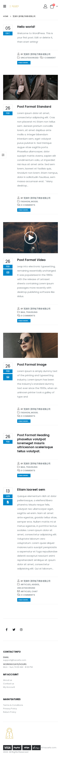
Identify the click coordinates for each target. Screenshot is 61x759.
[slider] (28, 250)
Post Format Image (31, 364)
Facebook (6, 629)
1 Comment (49, 57)
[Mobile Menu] (5, 6)
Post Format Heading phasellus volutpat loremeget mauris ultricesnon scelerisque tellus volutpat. (35, 443)
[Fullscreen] (53, 250)
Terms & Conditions (13, 705)
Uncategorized (30, 57)
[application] (30, 237)
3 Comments (28, 594)
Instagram (21, 629)
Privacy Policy (10, 708)
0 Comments (28, 204)
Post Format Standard (34, 107)
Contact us (8, 683)
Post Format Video (31, 260)
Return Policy (9, 712)
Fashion (25, 201)
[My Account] (45, 6)
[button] (30, 237)
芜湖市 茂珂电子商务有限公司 (37, 54)
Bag (23, 312)
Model (34, 201)
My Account (9, 687)
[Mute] (48, 250)
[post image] (30, 87)
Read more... (23, 63)
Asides (35, 584)
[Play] (7, 250)
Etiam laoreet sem (31, 489)
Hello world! (26, 27)
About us (7, 680)
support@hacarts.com (14, 660)
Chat (35, 591)
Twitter (14, 629)
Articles (26, 584)
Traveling (32, 312)
